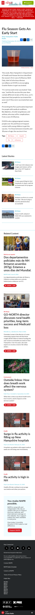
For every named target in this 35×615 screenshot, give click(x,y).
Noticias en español (9, 254)
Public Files (7, 578)
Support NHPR (15, 530)
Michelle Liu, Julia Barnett (11, 331)
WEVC (6, 583)
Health (22, 136)
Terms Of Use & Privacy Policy (12, 574)
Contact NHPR (8, 563)
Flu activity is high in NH (16, 478)
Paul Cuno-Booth (9, 444)
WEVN (6, 589)
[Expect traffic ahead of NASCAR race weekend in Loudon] (8, 214)
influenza (18, 140)
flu (9, 140)
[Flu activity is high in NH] (16, 463)
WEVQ (6, 592)
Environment (7, 377)
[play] (3, 613)
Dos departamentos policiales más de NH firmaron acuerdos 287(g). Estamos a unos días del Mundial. (17, 263)
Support (29, 3)
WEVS (5, 593)
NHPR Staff (7, 274)
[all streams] (32, 612)
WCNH (6, 582)
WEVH (6, 586)
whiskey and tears (25, 67)
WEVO (6, 591)
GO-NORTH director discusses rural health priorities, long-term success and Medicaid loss (17, 320)
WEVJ (5, 588)
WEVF (5, 585)
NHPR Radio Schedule (10, 567)
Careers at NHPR (9, 571)
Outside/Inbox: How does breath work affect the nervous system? (16, 385)
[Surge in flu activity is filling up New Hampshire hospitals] (16, 420)
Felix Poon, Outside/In (10, 394)
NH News (11, 136)
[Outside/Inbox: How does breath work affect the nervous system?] (16, 366)
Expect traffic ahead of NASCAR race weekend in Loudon (23, 216)
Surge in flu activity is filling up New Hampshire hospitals (17, 437)
